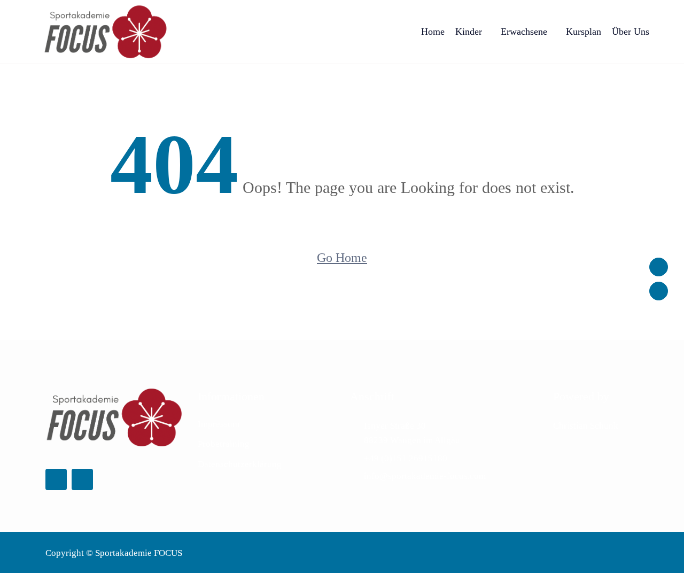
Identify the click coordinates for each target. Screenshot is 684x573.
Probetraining (224, 444)
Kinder (468, 31)
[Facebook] (658, 267)
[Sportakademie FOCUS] (105, 32)
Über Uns (630, 31)
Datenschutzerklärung (240, 464)
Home (433, 31)
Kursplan (583, 31)
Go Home (342, 258)
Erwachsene (524, 31)
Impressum (218, 424)
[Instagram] (658, 291)
